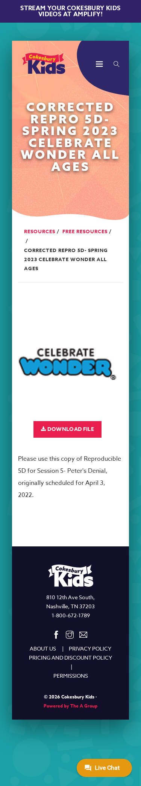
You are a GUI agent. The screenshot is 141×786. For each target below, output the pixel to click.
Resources (39, 231)
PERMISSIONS (70, 675)
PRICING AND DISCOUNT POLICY (70, 657)
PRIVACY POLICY (90, 648)
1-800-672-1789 (71, 615)
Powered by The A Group (70, 706)
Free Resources (85, 231)
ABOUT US (43, 648)
